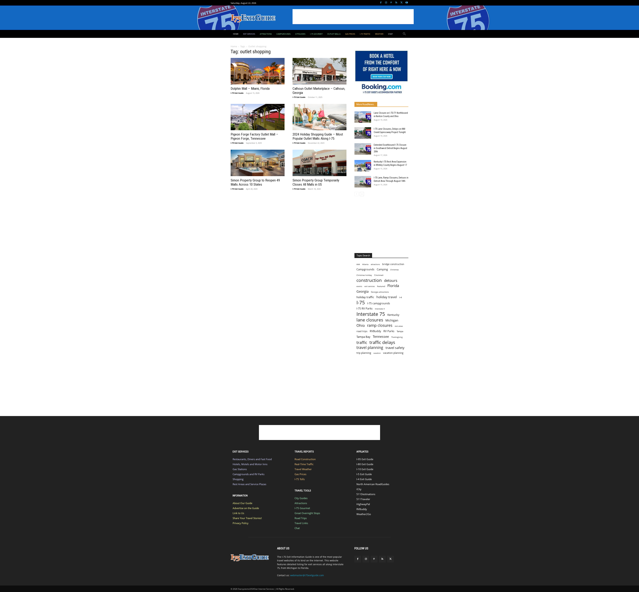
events (359, 286)
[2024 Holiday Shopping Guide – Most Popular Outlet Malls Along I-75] (319, 117)
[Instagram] (386, 2)
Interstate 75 (370, 314)
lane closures (369, 320)
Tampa (400, 331)
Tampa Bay (363, 336)
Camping (382, 269)
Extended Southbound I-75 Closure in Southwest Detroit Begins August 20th (390, 148)
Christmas (394, 270)
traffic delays (382, 342)
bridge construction (393, 264)
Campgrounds (365, 269)
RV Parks (388, 331)
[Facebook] (381, 2)
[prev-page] (356, 194)
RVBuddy (375, 331)
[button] (404, 34)
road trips (361, 331)
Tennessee (381, 336)
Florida (393, 285)
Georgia (362, 291)
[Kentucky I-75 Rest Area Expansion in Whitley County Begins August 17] (362, 165)
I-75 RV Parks (364, 308)
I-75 (360, 302)
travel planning (369, 347)
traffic (361, 342)
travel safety (395, 347)
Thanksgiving (397, 337)
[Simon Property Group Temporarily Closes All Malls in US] (319, 163)
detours (390, 280)
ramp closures (379, 325)
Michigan (391, 320)
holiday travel (386, 297)
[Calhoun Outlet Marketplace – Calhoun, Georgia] (319, 71)
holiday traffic (365, 297)
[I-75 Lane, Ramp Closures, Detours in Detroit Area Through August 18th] (362, 181)
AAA (358, 264)
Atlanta (365, 264)
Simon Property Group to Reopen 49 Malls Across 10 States (255, 182)
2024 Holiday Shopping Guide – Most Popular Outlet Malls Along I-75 (318, 136)
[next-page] (362, 194)
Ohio (360, 325)
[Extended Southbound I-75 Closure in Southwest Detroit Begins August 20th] (362, 149)
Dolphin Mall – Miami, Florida (250, 89)
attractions (375, 264)
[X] (401, 2)
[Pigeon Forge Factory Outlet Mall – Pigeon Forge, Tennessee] (258, 117)
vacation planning (393, 352)
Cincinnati (378, 275)
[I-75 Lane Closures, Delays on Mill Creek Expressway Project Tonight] (362, 133)
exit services (369, 286)
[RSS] (396, 2)
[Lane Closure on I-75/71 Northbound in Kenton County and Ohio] (362, 117)
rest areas (399, 326)
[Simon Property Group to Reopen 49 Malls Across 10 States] (258, 163)
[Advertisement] (353, 16)
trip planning (363, 352)
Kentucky (393, 314)
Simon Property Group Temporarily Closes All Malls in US (316, 182)
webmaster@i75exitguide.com (307, 575)
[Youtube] (406, 2)
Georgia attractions (380, 292)
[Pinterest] (391, 2)
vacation (377, 353)
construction (369, 280)
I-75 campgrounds (378, 303)
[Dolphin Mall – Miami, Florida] (258, 71)
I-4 (400, 297)
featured (381, 286)
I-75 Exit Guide (237, 93)
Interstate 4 (380, 308)
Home (234, 46)
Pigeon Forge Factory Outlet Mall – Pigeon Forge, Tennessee (254, 136)
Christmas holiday (364, 275)
